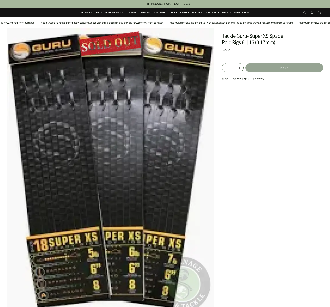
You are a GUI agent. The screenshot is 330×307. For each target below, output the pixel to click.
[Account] (312, 12)
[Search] (304, 12)
